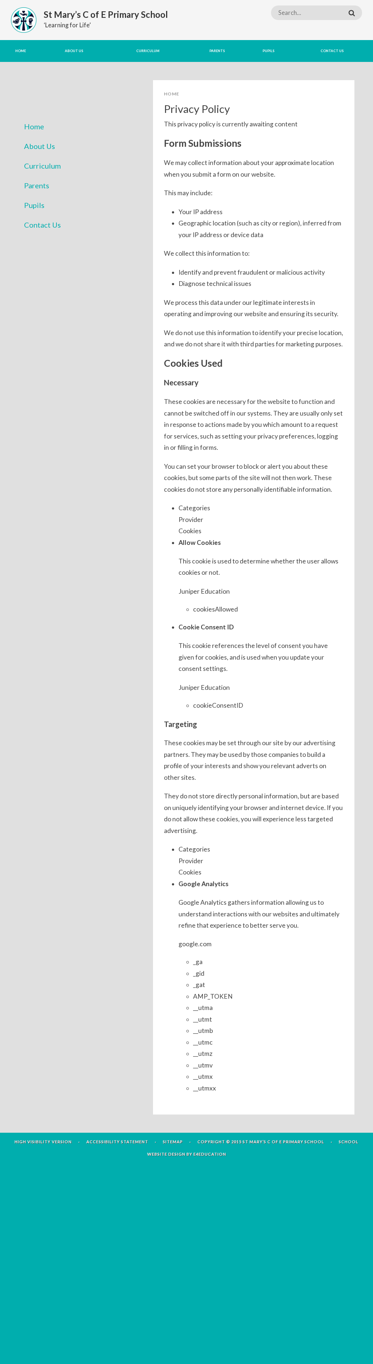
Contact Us (42, 224)
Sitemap (173, 1141)
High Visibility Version (43, 1141)
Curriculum (42, 165)
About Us (39, 146)
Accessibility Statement (117, 1141)
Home (34, 126)
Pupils (34, 205)
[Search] (352, 12)
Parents (36, 185)
